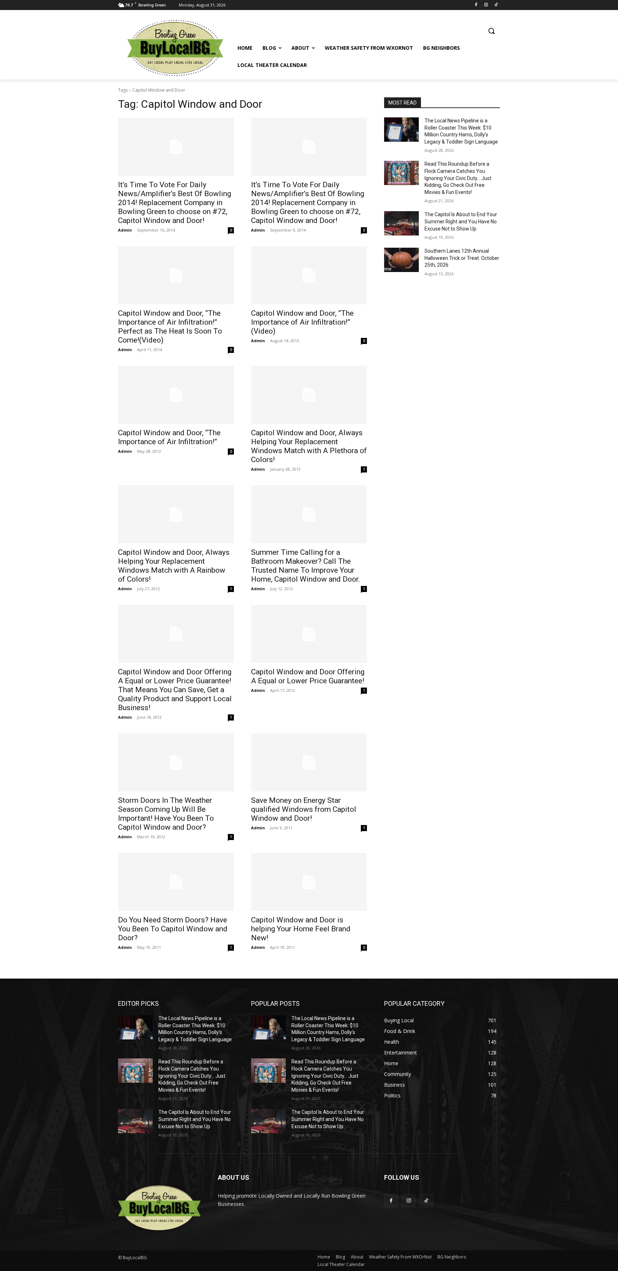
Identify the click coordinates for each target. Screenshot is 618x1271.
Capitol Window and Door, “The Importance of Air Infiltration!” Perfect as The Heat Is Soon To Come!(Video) (170, 326)
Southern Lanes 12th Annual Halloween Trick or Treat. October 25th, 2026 (462, 258)
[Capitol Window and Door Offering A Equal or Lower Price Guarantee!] (309, 634)
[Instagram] (486, 5)
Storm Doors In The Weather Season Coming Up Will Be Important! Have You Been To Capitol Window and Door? (166, 813)
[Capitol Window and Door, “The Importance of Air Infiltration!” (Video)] (309, 275)
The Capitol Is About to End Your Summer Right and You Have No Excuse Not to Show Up (461, 221)
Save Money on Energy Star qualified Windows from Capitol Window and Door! (303, 809)
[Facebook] (476, 5)
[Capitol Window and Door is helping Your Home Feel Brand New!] (309, 882)
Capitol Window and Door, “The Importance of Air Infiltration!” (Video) (302, 322)
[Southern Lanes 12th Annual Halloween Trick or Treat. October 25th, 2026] (401, 260)
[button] (491, 30)
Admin (125, 230)
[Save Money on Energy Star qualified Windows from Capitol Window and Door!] (309, 762)
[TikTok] (496, 5)
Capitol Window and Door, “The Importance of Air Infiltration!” (169, 437)
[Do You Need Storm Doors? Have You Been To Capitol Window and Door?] (176, 882)
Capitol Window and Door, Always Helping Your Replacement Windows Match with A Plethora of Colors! (309, 446)
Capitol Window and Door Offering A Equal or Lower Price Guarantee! (307, 676)
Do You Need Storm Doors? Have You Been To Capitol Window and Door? (172, 929)
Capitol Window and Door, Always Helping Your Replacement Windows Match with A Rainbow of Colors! (174, 565)
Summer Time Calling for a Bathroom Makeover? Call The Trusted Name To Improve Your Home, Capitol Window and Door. (305, 565)
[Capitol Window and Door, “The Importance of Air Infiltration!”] (176, 395)
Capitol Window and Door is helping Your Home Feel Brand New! (300, 929)
